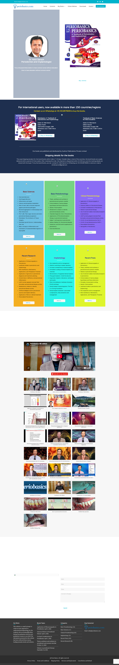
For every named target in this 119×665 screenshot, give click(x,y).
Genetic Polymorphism (56, 207)
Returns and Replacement (69, 661)
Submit (65, 608)
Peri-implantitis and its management (59, 263)
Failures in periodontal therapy (88, 209)
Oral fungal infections (24, 199)
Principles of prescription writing (89, 282)
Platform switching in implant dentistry (60, 265)
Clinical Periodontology (67, 632)
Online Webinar (72, 6)
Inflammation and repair (25, 201)
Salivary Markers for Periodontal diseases (61, 222)
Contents (52, 6)
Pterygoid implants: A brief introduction (60, 276)
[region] (82, 53)
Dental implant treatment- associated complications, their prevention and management (60, 293)
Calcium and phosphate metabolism (28, 203)
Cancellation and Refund (85, 661)
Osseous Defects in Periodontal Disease (91, 205)
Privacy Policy (31, 661)
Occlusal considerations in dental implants (61, 267)
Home (45, 6)
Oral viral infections (24, 197)
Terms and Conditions (43, 661)
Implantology (64, 635)
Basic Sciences (65, 630)
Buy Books (61, 6)
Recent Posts (64, 638)
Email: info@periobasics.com (21, 1)
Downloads (83, 6)
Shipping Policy (55, 661)
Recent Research (65, 641)
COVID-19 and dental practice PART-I (90, 222)
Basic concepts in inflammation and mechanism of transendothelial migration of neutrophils (30, 228)
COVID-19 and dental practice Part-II (90, 220)
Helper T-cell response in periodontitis (60, 220)
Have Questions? (101, 6)
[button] (62, 53)
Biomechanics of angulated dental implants (61, 273)
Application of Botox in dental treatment (30, 295)
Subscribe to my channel (60, 374)
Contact (91, 6)
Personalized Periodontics (87, 224)
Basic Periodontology (67, 627)
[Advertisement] (59, 323)
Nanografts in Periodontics (87, 226)
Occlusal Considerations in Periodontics (91, 207)
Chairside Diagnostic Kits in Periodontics (61, 214)
